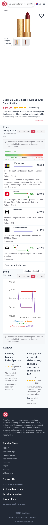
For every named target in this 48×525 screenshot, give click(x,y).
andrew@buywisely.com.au (13, 484)
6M (33, 131)
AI (31, 4)
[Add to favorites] (41, 15)
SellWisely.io (28, 522)
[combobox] (20, 4)
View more (39, 121)
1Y (37, 131)
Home (5, 10)
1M (24, 131)
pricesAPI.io (32, 517)
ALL (42, 131)
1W (19, 131)
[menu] (44, 3)
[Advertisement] (24, 73)
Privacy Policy (10, 499)
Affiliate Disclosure (13, 489)
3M (28, 131)
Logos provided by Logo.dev (14, 504)
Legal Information (12, 494)
